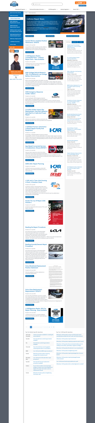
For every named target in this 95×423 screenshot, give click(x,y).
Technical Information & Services (37, 9)
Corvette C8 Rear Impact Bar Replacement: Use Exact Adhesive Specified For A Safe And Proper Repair (36, 112)
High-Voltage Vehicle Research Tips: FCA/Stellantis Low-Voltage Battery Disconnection (36, 74)
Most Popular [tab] (68, 42)
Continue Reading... (30, 52)
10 (49, 327)
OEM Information (14, 15)
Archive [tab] (80, 42)
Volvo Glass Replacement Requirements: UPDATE (33, 290)
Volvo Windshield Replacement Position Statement (35, 267)
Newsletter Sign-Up (29, 36)
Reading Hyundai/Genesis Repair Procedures (36, 245)
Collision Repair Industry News (73, 36)
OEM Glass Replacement (15, 38)
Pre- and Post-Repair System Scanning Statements (73, 58)
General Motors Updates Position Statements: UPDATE (36, 42)
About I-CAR (75, 9)
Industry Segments (65, 9)
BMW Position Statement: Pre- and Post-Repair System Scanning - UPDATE (74, 86)
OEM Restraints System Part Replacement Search (16, 30)
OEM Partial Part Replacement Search (15, 26)
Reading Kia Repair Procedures (35, 227)
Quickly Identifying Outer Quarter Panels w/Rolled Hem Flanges (74, 115)
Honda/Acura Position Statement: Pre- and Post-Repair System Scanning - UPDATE (74, 102)
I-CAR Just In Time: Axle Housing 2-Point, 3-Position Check (36, 181)
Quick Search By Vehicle (15, 12)
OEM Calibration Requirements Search (15, 22)
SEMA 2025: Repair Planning (34, 164)
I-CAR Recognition (52, 9)
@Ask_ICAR (46, 27)
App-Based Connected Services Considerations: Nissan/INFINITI (36, 147)
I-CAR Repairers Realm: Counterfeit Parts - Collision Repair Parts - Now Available (34, 57)
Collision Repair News (15, 18)
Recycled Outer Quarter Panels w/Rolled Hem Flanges (74, 120)
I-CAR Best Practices (15, 41)
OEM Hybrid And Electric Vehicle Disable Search (15, 35)
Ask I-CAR (12, 47)
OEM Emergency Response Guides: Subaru (34, 93)
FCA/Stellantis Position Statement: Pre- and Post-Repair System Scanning (74, 168)
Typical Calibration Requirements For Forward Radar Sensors (74, 153)
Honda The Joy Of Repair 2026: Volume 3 (35, 202)
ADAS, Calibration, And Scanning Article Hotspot (74, 72)
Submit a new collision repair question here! (16, 72)
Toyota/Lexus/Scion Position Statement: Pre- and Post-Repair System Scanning (74, 46)
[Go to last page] (53, 327)
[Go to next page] (51, 327)
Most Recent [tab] (75, 42)
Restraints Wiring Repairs (72, 140)
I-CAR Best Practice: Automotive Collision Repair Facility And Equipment (35, 128)
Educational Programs (20, 9)
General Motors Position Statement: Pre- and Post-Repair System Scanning (74, 129)
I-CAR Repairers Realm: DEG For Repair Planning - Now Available (36, 309)
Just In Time (13, 44)
